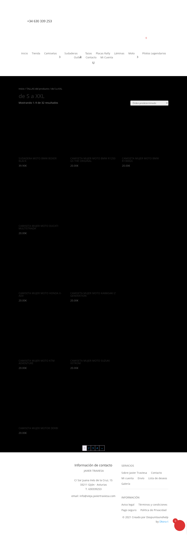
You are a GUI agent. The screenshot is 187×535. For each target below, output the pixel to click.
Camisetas (50, 53)
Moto (131, 53)
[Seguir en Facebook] (21, 14)
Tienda (36, 53)
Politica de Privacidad (153, 509)
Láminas (119, 53)
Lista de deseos (157, 478)
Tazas (88, 53)
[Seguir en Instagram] (37, 14)
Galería (125, 483)
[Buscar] (142, 14)
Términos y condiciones (152, 504)
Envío (141, 478)
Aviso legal (127, 504)
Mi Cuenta (106, 57)
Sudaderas (71, 53)
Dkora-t (163, 521)
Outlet (78, 57)
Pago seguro (128, 509)
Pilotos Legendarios (154, 53)
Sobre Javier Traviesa (134, 472)
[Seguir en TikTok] (29, 14)
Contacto (91, 57)
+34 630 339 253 (39, 21)
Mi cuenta (127, 478)
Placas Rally (103, 53)
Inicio (24, 53)
